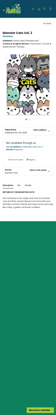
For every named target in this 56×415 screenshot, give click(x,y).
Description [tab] (8, 185)
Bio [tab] (19, 185)
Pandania (8, 36)
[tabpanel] (28, 203)
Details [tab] (28, 185)
